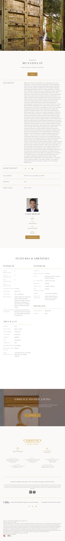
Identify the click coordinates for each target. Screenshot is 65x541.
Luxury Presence (34, 502)
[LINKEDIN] (36, 506)
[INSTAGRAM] (32, 506)
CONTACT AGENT (32, 237)
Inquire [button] (33, 74)
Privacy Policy (57, 502)
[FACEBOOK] (29, 506)
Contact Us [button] (32, 415)
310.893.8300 (47, 452)
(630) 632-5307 (32, 223)
